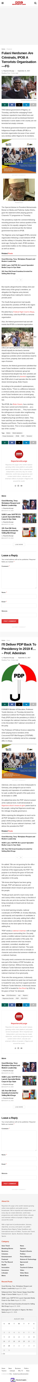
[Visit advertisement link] (19, 156)
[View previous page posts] (17, 279)
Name (4, 592)
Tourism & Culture (26, 1267)
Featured (9, 49)
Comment (6, 566)
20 (24, 1341)
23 (4, 1346)
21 (29, 1341)
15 (34, 1337)
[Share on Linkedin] (26, 104)
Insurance (5, 1270)
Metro (4, 1275)
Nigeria (25, 995)
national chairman (19, 931)
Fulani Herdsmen (8, 436)
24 (9, 1346)
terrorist (23, 376)
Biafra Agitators (17, 433)
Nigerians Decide (8, 998)
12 (19, 1337)
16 (4, 1341)
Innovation (5, 1267)
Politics (22, 1254)
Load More (19, 544)
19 (19, 1341)
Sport (22, 1265)
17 (9, 1341)
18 (14, 1341)
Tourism (4, 1371)
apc (19, 995)
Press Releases (25, 1256)
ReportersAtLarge (8, 71)
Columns (5, 1254)
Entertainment (7, 1256)
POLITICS (24, 998)
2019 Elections (11, 995)
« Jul (3, 1353)
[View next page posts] (20, 279)
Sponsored (24, 1262)
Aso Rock (22, 988)
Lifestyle (5, 1273)
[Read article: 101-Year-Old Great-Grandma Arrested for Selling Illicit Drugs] (29, 532)
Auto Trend (6, 1246)
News (26, 501)
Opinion (23, 1248)
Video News (24, 1273)
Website (4, 611)
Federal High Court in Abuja (23, 312)
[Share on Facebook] (12, 104)
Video (22, 1270)
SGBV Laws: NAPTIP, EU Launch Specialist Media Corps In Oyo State (11, 517)
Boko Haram (17, 404)
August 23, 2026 (8, 524)
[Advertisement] (19, 26)
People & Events (26, 1251)
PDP (22, 436)
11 (14, 1337)
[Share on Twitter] (19, 104)
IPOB (17, 436)
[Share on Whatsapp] (5, 104)
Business (5, 1251)
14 (29, 1337)
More (27, 1371)
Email (4, 602)
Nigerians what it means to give (13, 805)
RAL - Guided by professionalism (19, 1374)
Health (4, 1265)
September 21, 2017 (24, 71)
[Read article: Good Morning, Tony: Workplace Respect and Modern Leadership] (29, 504)
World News (24, 1275)
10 (9, 1337)
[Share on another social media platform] (33, 104)
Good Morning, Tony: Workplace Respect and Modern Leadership (11, 503)
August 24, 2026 (8, 510)
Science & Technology (28, 1259)
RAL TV (20, 1371)
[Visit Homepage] (19, 3)
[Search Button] (35, 3)
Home (3, 49)
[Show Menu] (3, 3)
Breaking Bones (7, 1248)
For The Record (7, 1262)
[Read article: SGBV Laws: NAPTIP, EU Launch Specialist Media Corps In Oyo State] (29, 518)
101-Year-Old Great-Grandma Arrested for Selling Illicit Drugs (10, 530)
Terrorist (29, 436)
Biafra (8, 433)
